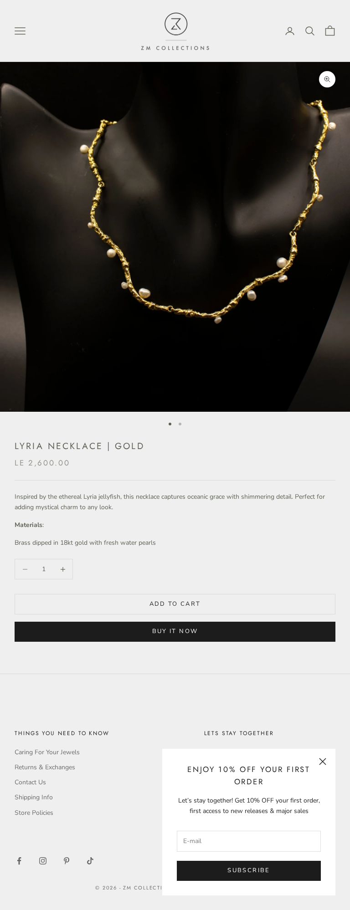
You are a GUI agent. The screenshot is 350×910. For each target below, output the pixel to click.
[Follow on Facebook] (19, 860)
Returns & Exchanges (45, 767)
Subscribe (248, 870)
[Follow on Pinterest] (66, 860)
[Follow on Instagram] (42, 860)
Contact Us (30, 782)
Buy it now (175, 631)
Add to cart (175, 604)
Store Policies (34, 812)
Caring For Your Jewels (47, 752)
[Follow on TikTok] (90, 860)
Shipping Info (34, 797)
